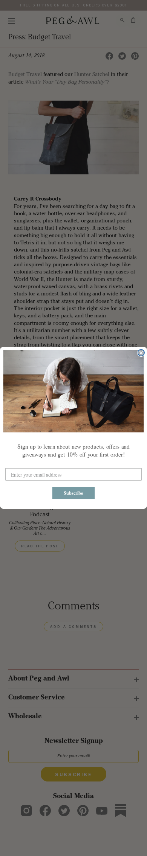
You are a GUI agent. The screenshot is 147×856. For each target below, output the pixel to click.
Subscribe (73, 493)
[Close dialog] (141, 353)
